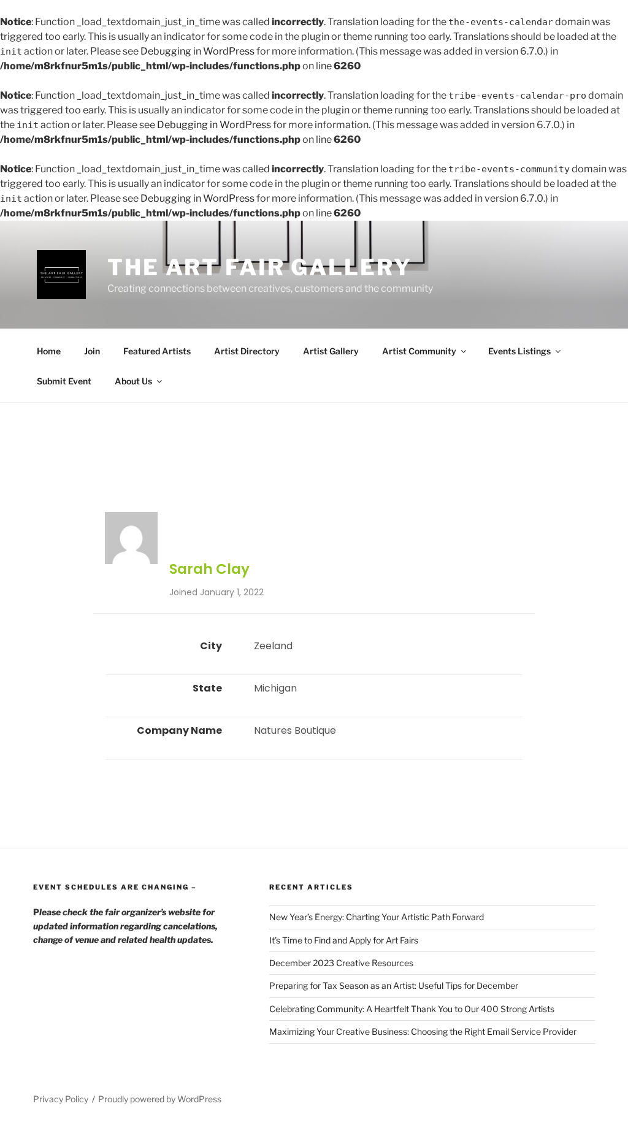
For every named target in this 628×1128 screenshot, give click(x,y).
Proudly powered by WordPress (159, 1099)
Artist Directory (247, 351)
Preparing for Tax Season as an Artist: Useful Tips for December (393, 985)
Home (49, 351)
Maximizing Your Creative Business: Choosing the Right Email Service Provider (422, 1031)
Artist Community (419, 351)
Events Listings (519, 351)
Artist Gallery (331, 351)
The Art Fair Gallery (259, 267)
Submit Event (64, 381)
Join (92, 351)
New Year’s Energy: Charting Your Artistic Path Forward (376, 917)
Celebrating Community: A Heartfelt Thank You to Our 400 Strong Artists (411, 1009)
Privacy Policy (60, 1099)
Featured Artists (157, 351)
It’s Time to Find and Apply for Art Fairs (343, 940)
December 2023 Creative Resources (341, 963)
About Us (133, 381)
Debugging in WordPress (197, 51)
